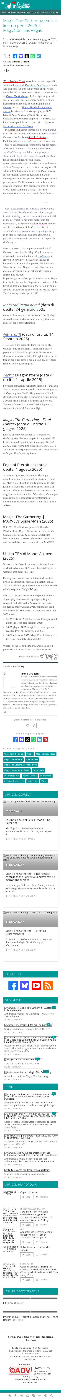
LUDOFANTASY (15, 865)
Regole (36, 1336)
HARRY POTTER (26, 1264)
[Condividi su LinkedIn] (39, 56)
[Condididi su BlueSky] (21, 56)
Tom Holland (32, 12)
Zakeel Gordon (39, 223)
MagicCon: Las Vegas (36, 84)
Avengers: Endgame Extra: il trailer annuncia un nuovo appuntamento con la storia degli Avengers (30, 1104)
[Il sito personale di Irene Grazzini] (5, 712)
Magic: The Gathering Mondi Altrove (20, 764)
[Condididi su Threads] (27, 56)
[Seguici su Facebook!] (13, 985)
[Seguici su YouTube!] (36, 985)
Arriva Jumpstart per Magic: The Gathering (26, 1076)
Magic (18, 84)
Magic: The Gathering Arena (18, 126)
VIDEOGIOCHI (14, 811)
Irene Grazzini (22, 61)
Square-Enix (38, 770)
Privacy (28, 1336)
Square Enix (14, 129)
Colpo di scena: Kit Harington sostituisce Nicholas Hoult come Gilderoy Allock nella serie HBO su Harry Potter (30, 1124)
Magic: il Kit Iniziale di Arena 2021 (21, 1063)
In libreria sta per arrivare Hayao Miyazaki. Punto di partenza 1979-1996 (30, 1143)
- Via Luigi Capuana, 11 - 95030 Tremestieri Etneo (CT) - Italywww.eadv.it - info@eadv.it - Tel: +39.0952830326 (33, 1375)
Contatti (31, 1340)
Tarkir (8, 375)
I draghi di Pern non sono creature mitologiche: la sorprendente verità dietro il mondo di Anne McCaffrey (36, 1216)
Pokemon (45, 12)
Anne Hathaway (9, 12)
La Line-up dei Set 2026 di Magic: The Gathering (27, 821)
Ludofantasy (17, 666)
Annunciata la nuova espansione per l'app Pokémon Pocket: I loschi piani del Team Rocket (29, 1160)
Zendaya (21, 12)
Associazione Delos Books (28, 1356)
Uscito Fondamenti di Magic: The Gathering (27, 1028)
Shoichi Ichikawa (37, 137)
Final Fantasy (32, 759)
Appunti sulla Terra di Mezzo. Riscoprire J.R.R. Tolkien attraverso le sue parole (36, 1234)
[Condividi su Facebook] (15, 56)
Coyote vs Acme (29, 1192)
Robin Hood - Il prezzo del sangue (35, 1248)
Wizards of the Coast (14, 81)
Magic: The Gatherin (16, 96)
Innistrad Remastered (21, 304)
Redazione (47, 1336)
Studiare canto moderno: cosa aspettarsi (25, 1173)
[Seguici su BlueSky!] (24, 985)
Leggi (28, 1197)
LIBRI (22, 1229)
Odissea (54, 12)
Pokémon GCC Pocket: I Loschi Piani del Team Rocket (30, 1318)
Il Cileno (8, 1303)
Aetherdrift (12, 334)
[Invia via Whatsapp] (33, 56)
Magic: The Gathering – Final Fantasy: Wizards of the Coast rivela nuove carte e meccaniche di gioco (30, 876)
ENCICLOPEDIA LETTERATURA (32, 1209)
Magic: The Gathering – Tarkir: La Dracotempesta (25, 932)
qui (23, 585)
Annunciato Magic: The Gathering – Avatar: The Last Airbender (28, 1015)
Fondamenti (44, 255)
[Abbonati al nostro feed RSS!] (48, 985)
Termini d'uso (15, 1336)
